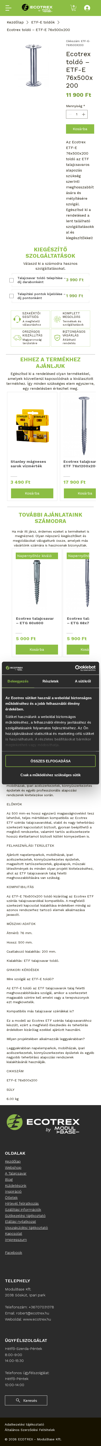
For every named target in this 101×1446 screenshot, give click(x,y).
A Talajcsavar (16, 1173)
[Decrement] (70, 114)
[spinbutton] (77, 114)
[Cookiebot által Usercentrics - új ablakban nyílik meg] (75, 668)
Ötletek (11, 1197)
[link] (73, 8)
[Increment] (84, 114)
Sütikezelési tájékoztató (25, 1215)
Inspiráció (13, 1191)
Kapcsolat (13, 1233)
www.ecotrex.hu (37, 1319)
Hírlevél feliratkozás (22, 1203)
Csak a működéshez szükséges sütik (50, 775)
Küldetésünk (15, 1185)
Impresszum (16, 1239)
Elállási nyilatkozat (20, 1221)
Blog (9, 1179)
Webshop (13, 1167)
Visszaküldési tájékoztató (26, 1227)
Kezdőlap (13, 1161)
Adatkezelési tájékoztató (24, 1424)
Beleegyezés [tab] (18, 681)
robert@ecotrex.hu (32, 1313)
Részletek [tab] (51, 681)
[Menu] (8, 8)
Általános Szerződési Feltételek (30, 1430)
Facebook (13, 1252)
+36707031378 (41, 1307)
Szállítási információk (23, 1209)
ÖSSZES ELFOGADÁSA (51, 761)
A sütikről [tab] (83, 681)
